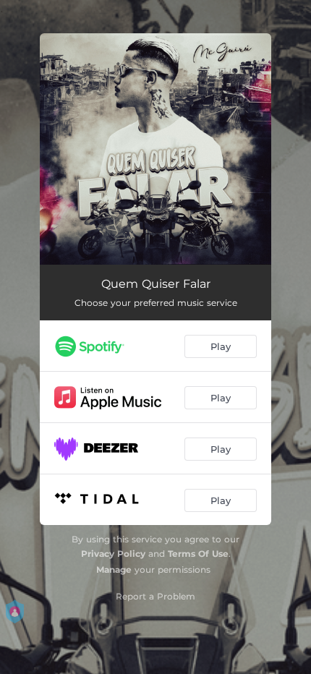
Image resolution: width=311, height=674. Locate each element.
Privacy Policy (113, 553)
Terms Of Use (198, 553)
